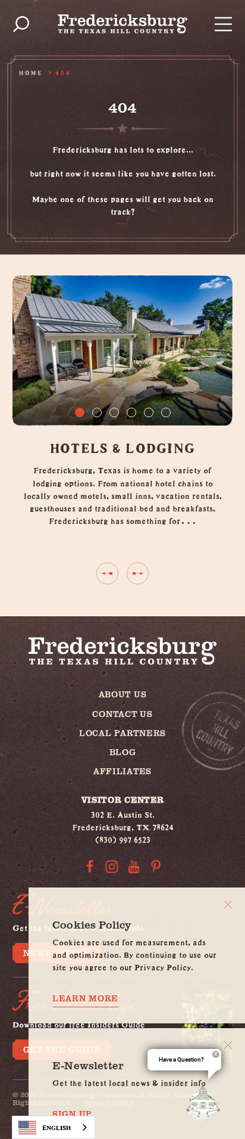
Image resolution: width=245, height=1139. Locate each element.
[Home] (122, 23)
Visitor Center (122, 799)
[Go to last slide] (107, 574)
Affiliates (122, 771)
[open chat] (206, 1102)
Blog (122, 752)
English (56, 1127)
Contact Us (122, 713)
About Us (123, 694)
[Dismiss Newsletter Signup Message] (228, 1045)
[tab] (79, 412)
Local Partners (122, 732)
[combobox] (53, 1127)
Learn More (85, 998)
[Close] (228, 904)
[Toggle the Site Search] (21, 24)
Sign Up (72, 1114)
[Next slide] (138, 574)
